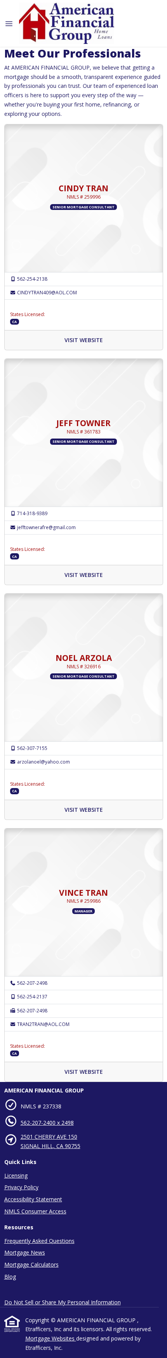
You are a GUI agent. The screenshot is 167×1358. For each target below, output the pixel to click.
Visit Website (83, 340)
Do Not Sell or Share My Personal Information (62, 1302)
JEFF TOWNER (83, 423)
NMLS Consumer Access (35, 1211)
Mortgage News (24, 1252)
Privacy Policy (21, 1187)
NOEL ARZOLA (84, 657)
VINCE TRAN (83, 892)
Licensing (16, 1175)
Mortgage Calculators (31, 1264)
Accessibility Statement (33, 1199)
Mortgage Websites (50, 1338)
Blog (10, 1276)
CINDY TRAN (83, 188)
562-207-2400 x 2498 (47, 1122)
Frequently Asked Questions (39, 1240)
